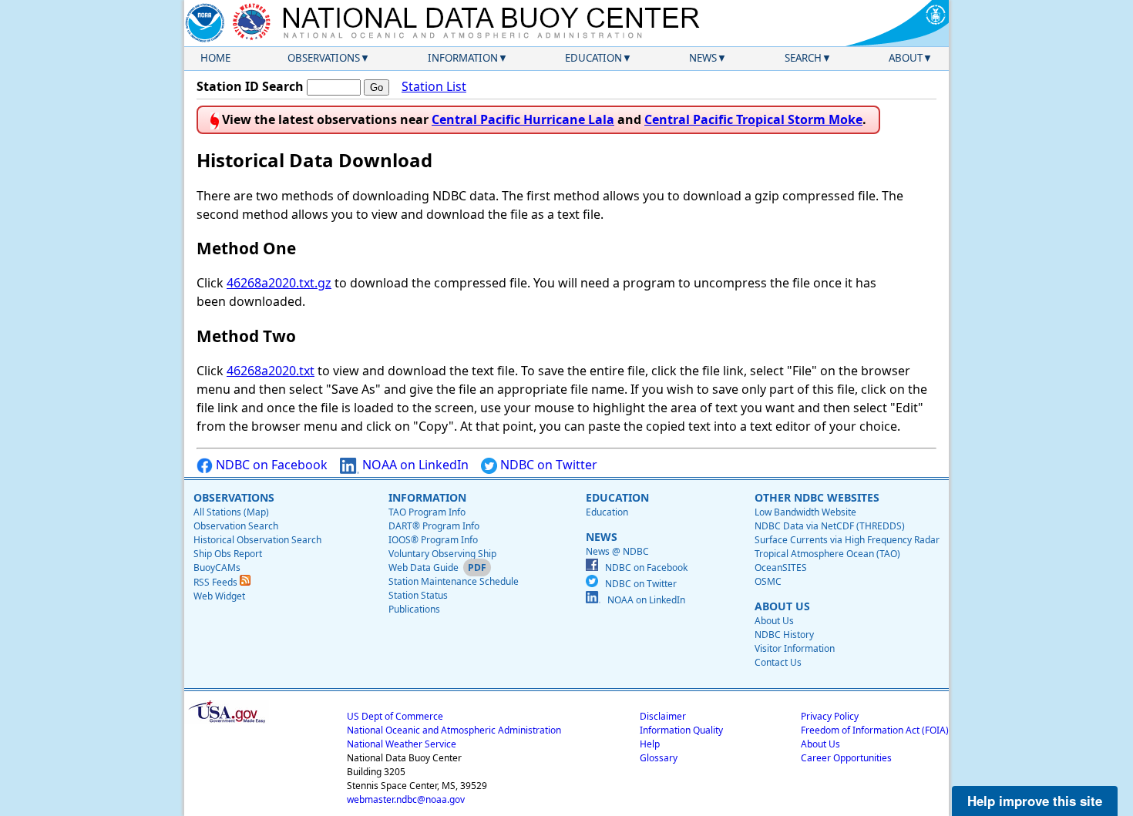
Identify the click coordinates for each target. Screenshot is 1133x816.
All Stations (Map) (231, 512)
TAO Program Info (427, 512)
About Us (774, 620)
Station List (434, 86)
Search (803, 58)
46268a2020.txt (270, 370)
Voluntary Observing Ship (442, 553)
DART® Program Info (433, 525)
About (906, 58)
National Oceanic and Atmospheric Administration (454, 730)
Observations (323, 58)
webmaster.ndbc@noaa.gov (406, 799)
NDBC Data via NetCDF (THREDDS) (830, 525)
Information (463, 58)
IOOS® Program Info (433, 539)
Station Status (418, 595)
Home (215, 58)
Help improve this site (1034, 800)
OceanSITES (781, 567)
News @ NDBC (617, 551)
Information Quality (681, 730)
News (703, 58)
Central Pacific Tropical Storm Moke (753, 119)
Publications (414, 609)
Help (650, 744)
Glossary (658, 757)
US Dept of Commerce (395, 716)
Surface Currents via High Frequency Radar (847, 539)
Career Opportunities (846, 757)
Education (593, 58)
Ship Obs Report (227, 553)
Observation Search (235, 525)
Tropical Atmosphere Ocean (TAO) (827, 553)
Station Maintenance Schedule (453, 581)
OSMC (768, 581)
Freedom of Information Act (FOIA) (875, 730)
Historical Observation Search (257, 539)
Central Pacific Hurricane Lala (523, 119)
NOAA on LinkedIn (414, 464)
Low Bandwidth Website (805, 512)
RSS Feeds (216, 582)
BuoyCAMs (216, 567)
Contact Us (778, 662)
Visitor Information (795, 648)
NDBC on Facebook (270, 464)
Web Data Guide (423, 567)
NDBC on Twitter (547, 464)
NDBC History (784, 634)
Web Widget (219, 596)
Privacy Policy (830, 716)
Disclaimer (663, 716)
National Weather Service (401, 744)
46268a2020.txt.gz (279, 282)
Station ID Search (250, 86)
